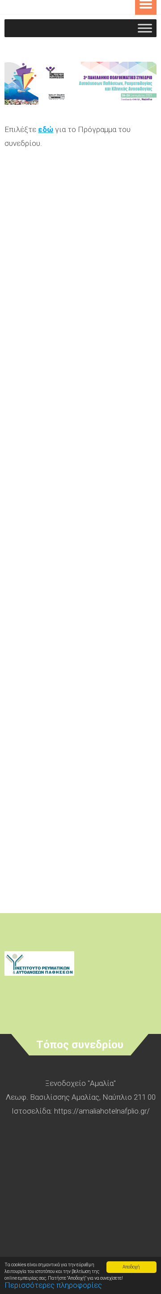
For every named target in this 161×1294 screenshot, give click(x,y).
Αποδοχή (131, 1266)
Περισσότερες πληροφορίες (53, 1285)
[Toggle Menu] (145, 28)
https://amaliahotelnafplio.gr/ (102, 1110)
